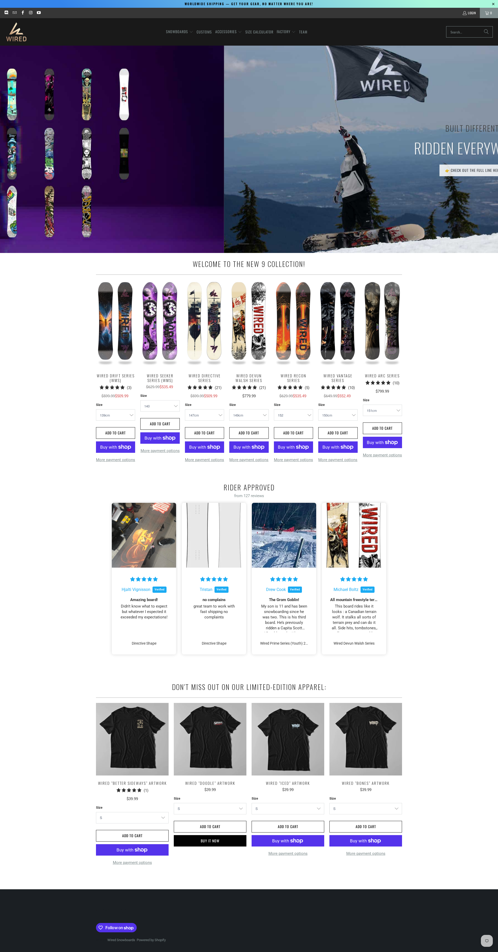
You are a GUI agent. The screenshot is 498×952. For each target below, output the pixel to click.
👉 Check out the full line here (250, 170)
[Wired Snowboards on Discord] (6, 13)
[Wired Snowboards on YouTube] (38, 13)
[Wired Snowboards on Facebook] (22, 13)
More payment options (115, 459)
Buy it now (210, 840)
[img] (144, 579)
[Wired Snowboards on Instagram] (30, 13)
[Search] (486, 32)
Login (472, 13)
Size (99, 405)
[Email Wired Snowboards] (14, 13)
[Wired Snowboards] (16, 32)
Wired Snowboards (121, 940)
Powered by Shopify (151, 940)
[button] (179, 31)
